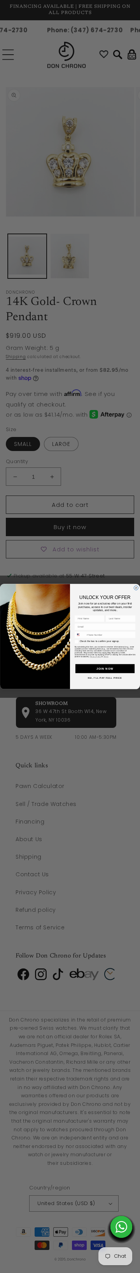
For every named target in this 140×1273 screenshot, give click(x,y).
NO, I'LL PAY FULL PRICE (105, 678)
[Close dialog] (136, 588)
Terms (105, 657)
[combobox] (80, 635)
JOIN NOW (105, 668)
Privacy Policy (95, 657)
